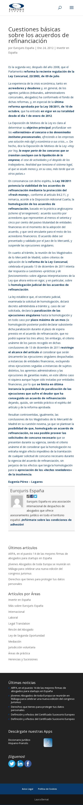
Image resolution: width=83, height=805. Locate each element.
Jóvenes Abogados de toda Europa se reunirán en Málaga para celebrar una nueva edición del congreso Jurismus (39, 568)
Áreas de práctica (19, 653)
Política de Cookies (47, 789)
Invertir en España (19, 600)
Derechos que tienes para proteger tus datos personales (37, 708)
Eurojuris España (23, 48)
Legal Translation (19, 623)
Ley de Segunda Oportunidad (26, 635)
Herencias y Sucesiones (23, 659)
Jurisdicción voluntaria (21, 647)
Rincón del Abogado (20, 629)
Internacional (16, 612)
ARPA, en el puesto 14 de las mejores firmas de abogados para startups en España (38, 689)
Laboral (13, 617)
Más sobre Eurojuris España (25, 606)
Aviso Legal (27, 789)
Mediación (14, 641)
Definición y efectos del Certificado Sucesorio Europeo (43, 714)
